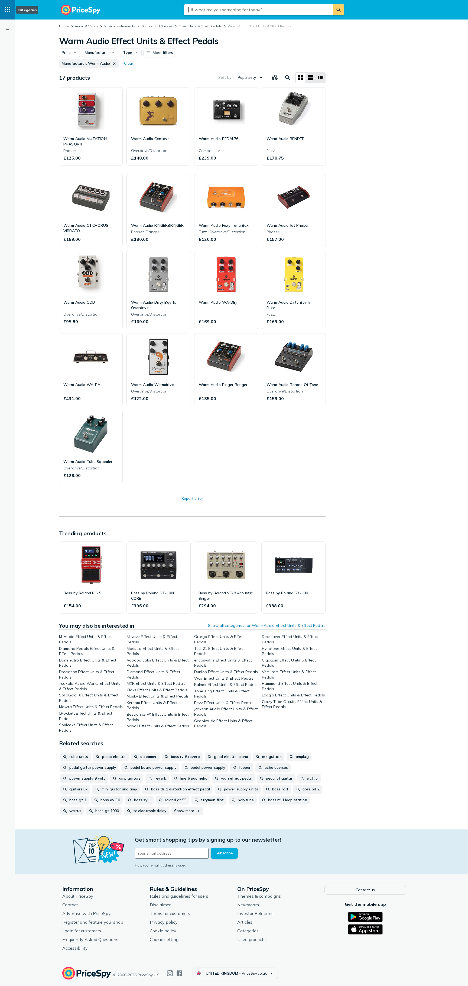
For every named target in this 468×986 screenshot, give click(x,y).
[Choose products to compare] (274, 77)
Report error (192, 498)
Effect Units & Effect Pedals (200, 26)
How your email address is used (160, 865)
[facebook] (179, 973)
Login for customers (81, 930)
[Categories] (7, 10)
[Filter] (7, 29)
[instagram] (170, 973)
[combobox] (258, 9)
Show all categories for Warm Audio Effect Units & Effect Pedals (267, 625)
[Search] (338, 9)
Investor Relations (255, 913)
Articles (244, 922)
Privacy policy (164, 922)
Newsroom (248, 904)
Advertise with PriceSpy (86, 913)
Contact (70, 904)
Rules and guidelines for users (179, 896)
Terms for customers (170, 913)
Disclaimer (160, 904)
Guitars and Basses (157, 26)
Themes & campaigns (259, 896)
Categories (248, 930)
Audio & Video (86, 26)
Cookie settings (165, 939)
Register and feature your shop (92, 922)
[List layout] (310, 78)
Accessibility (75, 948)
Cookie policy (163, 930)
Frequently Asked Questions (90, 939)
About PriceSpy (77, 896)
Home (64, 26)
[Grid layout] (301, 78)
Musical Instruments (119, 26)
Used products (251, 939)
